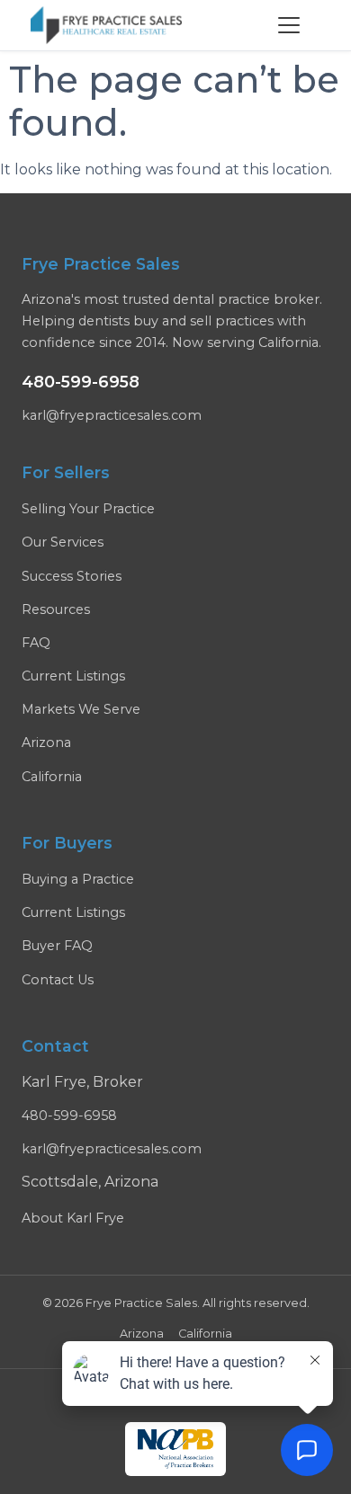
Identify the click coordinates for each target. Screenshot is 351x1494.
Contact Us (58, 980)
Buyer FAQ (57, 946)
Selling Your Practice (88, 509)
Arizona (46, 742)
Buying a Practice (78, 879)
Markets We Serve (81, 709)
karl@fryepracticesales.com (112, 415)
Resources (56, 609)
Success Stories (72, 576)
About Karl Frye (73, 1218)
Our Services (63, 542)
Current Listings (73, 676)
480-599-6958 (81, 381)
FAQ (36, 643)
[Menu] (289, 25)
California (52, 777)
